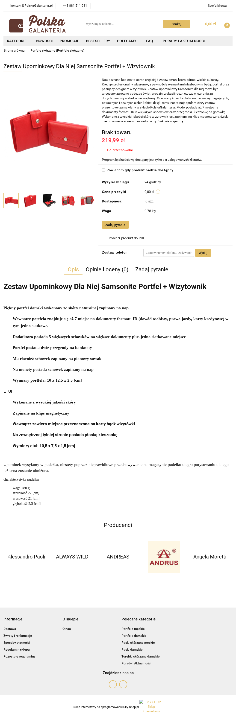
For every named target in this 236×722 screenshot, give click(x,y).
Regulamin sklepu (16, 649)
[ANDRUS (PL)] (164, 557)
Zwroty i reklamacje (17, 635)
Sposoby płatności (16, 642)
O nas (66, 629)
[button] (12, 619)
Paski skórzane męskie (138, 642)
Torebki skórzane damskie (140, 656)
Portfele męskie (133, 629)
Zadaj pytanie (115, 225)
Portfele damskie (134, 635)
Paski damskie (132, 649)
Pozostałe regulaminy (19, 656)
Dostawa (9, 629)
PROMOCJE (69, 41)
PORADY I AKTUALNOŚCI (184, 41)
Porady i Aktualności (136, 663)
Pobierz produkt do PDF (127, 238)
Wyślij (203, 252)
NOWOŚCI (44, 41)
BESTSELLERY (98, 41)
